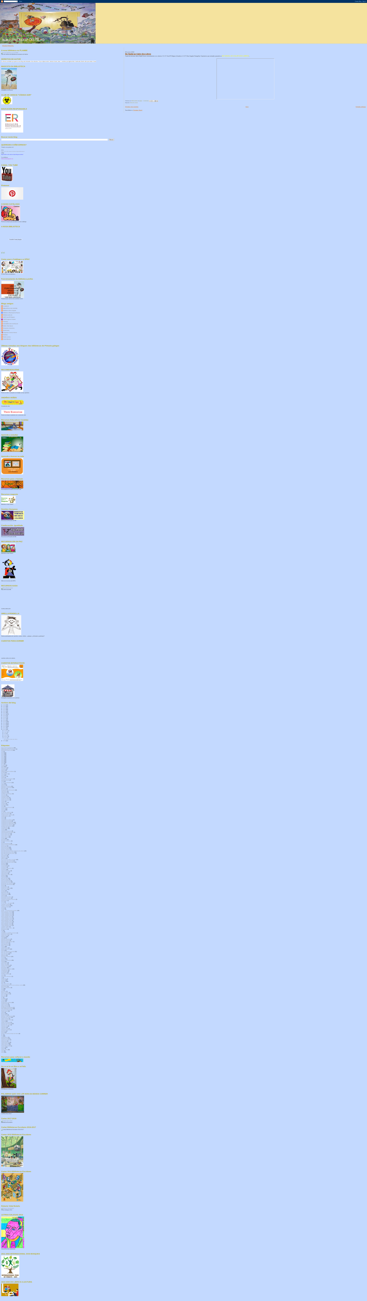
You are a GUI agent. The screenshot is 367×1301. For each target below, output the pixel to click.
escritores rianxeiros (6, 868)
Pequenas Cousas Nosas (10, 332)
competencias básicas (7, 824)
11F (2, 751)
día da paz (4, 846)
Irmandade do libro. (6, 897)
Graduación (4, 887)
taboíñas (3, 1031)
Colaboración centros (6, 815)
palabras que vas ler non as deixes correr (12, 985)
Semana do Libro (5, 1024)
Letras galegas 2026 (6, 925)
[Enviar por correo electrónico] (150, 101)
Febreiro (3, 877)
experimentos (4, 872)
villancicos (4, 1041)
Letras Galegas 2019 (6, 918)
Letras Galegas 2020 (6, 919)
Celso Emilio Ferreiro (6, 807)
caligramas (4, 792)
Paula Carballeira (5, 987)
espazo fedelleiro (5, 870)
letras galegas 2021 (6, 920)
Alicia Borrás (4, 774)
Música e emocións (6, 960)
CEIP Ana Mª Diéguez (9, 317)
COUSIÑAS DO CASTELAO (10, 323)
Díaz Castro (4, 854)
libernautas (4, 929)
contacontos (4, 828)
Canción (3, 795)
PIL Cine (3, 995)
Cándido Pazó (5, 797)
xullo (2, 1051)
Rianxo (3, 1013)
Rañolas (5, 334)
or (1, 977)
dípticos (3, 858)
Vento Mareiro (7, 339)
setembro (3, 1027)
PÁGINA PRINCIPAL (8, 46)
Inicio (247, 107)
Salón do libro (5, 1018)
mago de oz (4, 935)
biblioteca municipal (6, 787)
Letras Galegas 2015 (6, 914)
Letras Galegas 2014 (6, 913)
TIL (2, 1036)
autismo (3, 785)
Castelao (3, 805)
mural (2, 957)
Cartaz (3, 801)
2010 (4, 729)
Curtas (3, 838)
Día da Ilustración (5, 843)
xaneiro (3, 1047)
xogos (2, 1048)
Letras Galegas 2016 (6, 915)
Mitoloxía (3, 955)
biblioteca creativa (6, 786)
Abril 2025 (4, 767)
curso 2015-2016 (5, 833)
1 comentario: (146, 100)
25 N (2, 764)
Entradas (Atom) (137, 110)
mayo (5, 732)
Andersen (3, 776)
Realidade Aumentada (7, 1007)
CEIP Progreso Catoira (9, 319)
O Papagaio (4, 971)
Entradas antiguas (361, 107)
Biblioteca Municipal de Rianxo (11, 312)
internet (3, 895)
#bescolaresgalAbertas (7, 747)
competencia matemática (7, 823)
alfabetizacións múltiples (7, 771)
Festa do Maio (5, 879)
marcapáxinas (5, 944)
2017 (4, 718)
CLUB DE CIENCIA (6, 812)
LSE (2, 931)
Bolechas (3, 788)
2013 (4, 724)
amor (2, 775)
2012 (4, 726)
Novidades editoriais (6, 969)
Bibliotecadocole (7, 315)
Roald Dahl (4, 1015)
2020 (4, 714)
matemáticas (4, 947)
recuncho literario (5, 1010)
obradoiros (4, 972)
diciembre (3, 856)
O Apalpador (4, 970)
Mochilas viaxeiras (6, 956)
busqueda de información (8, 790)
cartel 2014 (4, 802)
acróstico (3, 769)
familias (3, 875)
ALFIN (2, 772)
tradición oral (4, 1038)
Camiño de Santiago (6, 793)
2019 (4, 715)
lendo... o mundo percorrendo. (9, 910)
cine (2, 811)
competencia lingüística (7, 822)
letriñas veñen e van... (7, 928)
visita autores (4, 1043)
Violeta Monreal (5, 1042)
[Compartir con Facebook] (155, 101)
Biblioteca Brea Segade (9, 310)
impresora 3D (4, 893)
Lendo (3, 909)
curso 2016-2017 (5, 834)
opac (2, 975)
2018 (4, 717)
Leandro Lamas (5, 904)
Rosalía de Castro (6, 1017)
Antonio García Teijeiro (7, 778)
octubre (6, 730)
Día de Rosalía (5, 848)
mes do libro (4, 954)
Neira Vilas (4, 964)
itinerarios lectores (6, 898)
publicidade (4, 1003)
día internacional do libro (7, 852)
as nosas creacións (6, 782)
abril (5, 733)
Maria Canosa (5, 945)
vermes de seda (5, 1039)
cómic (2, 818)
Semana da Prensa (6, 1023)
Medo (2, 950)
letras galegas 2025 (6, 924)
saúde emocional (5, 1022)
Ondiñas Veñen (5, 974)
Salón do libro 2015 (6, 1020)
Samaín (3, 1021)
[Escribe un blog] (152, 101)
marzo (5, 735)
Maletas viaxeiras (5, 939)
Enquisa (3, 863)
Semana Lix (4, 1026)
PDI (2, 990)
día (2, 842)
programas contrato (6, 1002)
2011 (4, 727)
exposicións (4, 873)
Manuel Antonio (5, 940)
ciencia (3, 810)
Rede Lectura (7, 337)
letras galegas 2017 (6, 916)
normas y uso (4, 966)
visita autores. (4, 1044)
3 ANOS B (6, 306)
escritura (3, 869)
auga (2, 783)
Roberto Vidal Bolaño (6, 1016)
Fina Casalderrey (5, 880)
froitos (2, 885)
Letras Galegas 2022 (6, 921)
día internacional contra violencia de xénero (12, 851)
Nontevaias (6, 330)
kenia (2, 901)
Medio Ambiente (5, 949)
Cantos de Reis (5, 798)
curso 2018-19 (5, 837)
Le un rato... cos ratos (6, 903)
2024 (4, 708)
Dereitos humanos (6, 841)
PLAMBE (3, 998)
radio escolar (4, 1005)
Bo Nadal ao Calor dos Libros (138, 54)
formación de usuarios (7, 883)
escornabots (4, 865)
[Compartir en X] (154, 101)
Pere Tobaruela (5, 993)
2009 (4, 740)
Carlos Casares (5, 800)
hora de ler (4, 889)
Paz (2, 988)
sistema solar (4, 1028)
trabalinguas (4, 1037)
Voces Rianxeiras (5, 1046)
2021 (4, 712)
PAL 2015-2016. (5, 983)
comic (2, 817)
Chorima (5, 321)
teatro (2, 1032)
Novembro (4, 967)
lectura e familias (5, 905)
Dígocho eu (4, 857)
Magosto (3, 936)
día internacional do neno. (8, 853)
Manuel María (4, 942)
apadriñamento (5, 780)
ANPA (2, 777)
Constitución (4, 827)
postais (3, 1001)
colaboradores (5, 816)
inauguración (4, 894)
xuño (2, 1052)
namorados (4, 962)
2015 (4, 721)
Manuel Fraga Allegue (7, 941)
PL (2, 997)
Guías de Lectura (134, 102)
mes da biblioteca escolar (8, 951)
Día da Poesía (5, 847)
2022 (4, 711)
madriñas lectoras (6, 934)
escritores (3, 867)
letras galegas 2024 (6, 923)
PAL (2, 982)
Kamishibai (4, 900)
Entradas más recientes (131, 107)
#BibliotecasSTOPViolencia (8, 749)
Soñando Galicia (5, 1029)
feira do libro (4, 878)
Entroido (3, 864)
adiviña (3, 770)
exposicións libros (6, 874)
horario (3, 890)
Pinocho (3, 996)
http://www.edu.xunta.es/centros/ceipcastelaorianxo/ (13, 151)
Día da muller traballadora (8, 844)
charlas (3, 808)
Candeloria (4, 796)
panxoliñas (4, 986)
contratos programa (6, 831)
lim (2, 930)
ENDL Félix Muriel (8, 326)
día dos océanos (5, 849)
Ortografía (3, 979)
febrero (6, 736)
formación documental (7, 884)
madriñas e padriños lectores (8, 933)
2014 (4, 723)
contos (3, 829)
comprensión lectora (6, 826)
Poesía (3, 1000)
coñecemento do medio (7, 832)
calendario (4, 791)
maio (2, 938)
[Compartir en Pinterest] (157, 101)
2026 (4, 705)
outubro (3, 981)
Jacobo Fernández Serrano (8, 899)
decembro (3, 839)
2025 (4, 706)
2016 (4, 720)
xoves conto (4, 1049)
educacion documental (7, 860)
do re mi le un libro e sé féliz (8, 859)
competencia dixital (6, 821)
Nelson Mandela (5, 965)
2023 (4, 709)
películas (3, 991)
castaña (3, 803)
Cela (2, 806)
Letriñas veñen (5, 926)
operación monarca (6, 976)
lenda (2, 908)
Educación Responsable (7, 862)
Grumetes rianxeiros (9, 328)
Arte (2, 781)
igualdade (3, 892)
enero (5, 737)
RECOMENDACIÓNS (6, 1008)
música (3, 959)
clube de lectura (5, 813)
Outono (3, 980)
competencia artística (6, 819)
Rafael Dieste (4, 1006)
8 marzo (3, 765)
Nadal (2, 961)
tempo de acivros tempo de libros (9, 1033)
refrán (2, 1012)
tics (2, 1034)
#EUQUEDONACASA (7, 750)
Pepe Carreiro (5, 992)
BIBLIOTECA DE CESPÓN (10, 308)
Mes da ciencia (5, 952)
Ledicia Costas (5, 906)
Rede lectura (4, 1011)
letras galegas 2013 (6, 911)
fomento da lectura (6, 882)
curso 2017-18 (5, 836)
